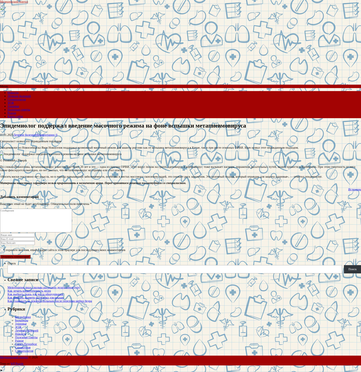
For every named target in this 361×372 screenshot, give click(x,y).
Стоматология (17, 99)
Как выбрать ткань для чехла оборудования (35, 294)
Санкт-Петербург (26, 344)
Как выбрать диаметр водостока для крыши (36, 297)
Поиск (12, 263)
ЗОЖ (11, 102)
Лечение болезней (19, 96)
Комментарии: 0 (47, 134)
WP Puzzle (17, 363)
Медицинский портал (14, 1)
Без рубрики (23, 317)
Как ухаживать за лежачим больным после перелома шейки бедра (50, 301)
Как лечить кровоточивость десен (29, 290)
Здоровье (13, 106)
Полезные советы (19, 109)
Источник (354, 189)
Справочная (22, 347)
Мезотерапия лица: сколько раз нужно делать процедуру (44, 287)
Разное (12, 113)
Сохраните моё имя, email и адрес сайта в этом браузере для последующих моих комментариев (64, 250)
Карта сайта (15, 116)
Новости (13, 92)
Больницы (21, 320)
